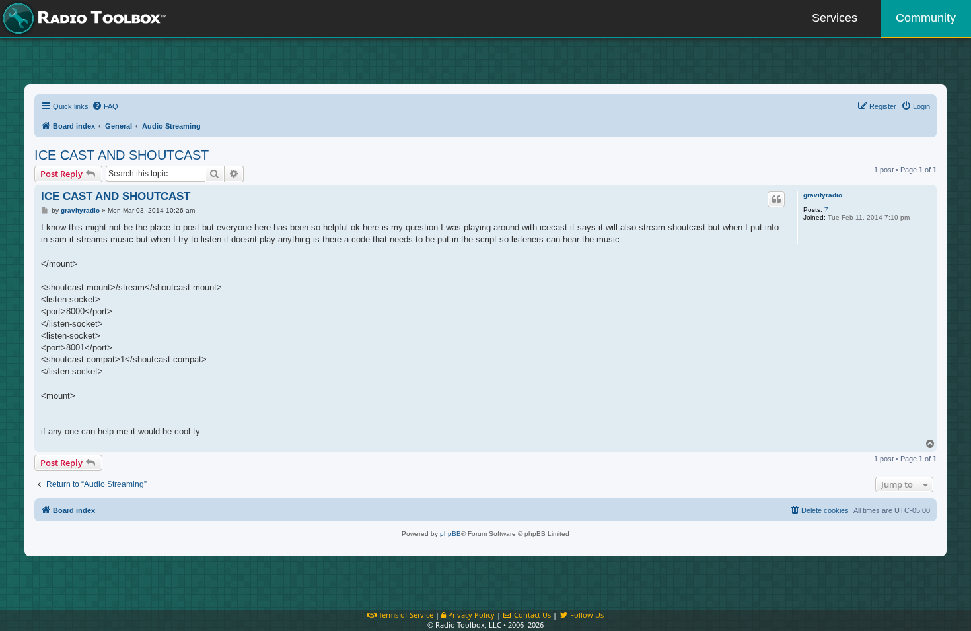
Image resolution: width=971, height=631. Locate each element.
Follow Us (586, 615)
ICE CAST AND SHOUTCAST (121, 155)
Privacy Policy (470, 615)
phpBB (450, 533)
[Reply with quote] (776, 199)
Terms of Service (405, 615)
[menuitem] (105, 106)
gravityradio (822, 195)
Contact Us (531, 615)
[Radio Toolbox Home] (82, 18)
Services (834, 17)
